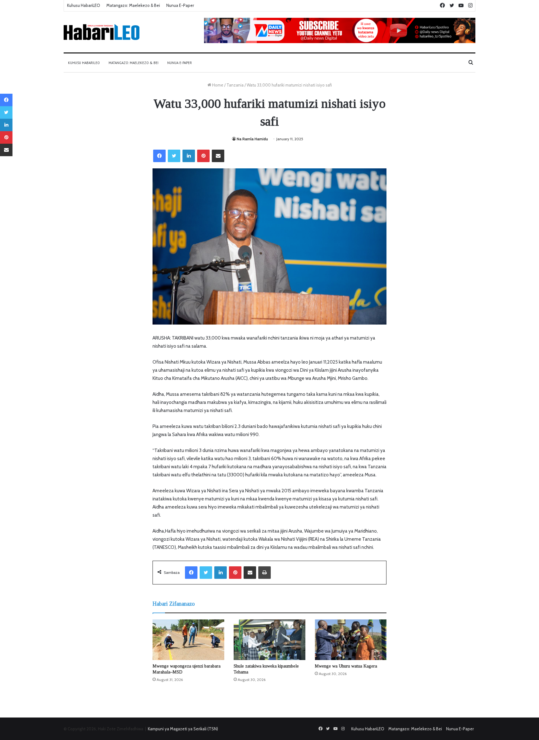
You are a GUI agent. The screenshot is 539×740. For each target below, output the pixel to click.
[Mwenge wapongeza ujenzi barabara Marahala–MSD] (188, 639)
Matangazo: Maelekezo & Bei (133, 5)
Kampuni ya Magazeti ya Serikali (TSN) (183, 728)
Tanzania (235, 84)
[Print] (264, 572)
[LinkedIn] (188, 156)
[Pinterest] (203, 156)
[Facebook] (159, 156)
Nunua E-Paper (180, 5)
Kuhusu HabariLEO (83, 5)
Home (217, 84)
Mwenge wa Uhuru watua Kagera (346, 666)
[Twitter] (174, 156)
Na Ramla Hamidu (252, 139)
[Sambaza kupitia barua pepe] (218, 156)
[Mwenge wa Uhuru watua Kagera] (350, 639)
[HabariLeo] (101, 32)
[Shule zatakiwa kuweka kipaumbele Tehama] (269, 639)
